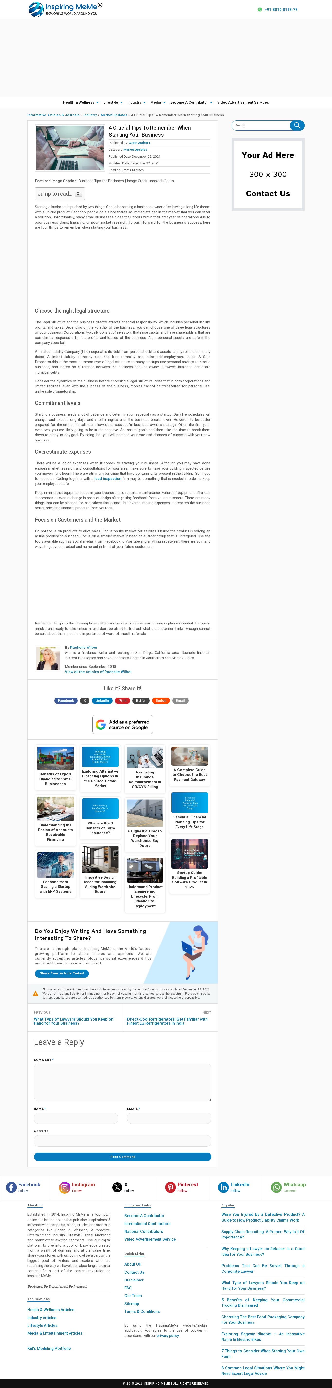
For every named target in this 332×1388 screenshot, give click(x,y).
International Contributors (147, 1224)
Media (155, 102)
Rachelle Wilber (83, 647)
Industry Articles (41, 1317)
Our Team (133, 1295)
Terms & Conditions (142, 1311)
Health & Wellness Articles (50, 1309)
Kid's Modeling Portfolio (49, 1348)
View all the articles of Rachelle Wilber (98, 672)
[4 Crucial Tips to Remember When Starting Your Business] (70, 148)
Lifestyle (111, 102)
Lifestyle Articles (42, 1325)
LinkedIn (102, 701)
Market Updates (135, 149)
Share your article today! (62, 973)
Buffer (141, 701)
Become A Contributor (189, 102)
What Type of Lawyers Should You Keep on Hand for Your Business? (73, 1021)
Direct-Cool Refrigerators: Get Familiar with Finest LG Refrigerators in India (167, 1021)
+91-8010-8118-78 (281, 10)
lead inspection (107, 478)
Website (41, 1131)
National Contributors (143, 1231)
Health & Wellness (78, 102)
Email (180, 701)
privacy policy (168, 1336)
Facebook (66, 701)
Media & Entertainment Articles (54, 1333)
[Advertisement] (166, 58)
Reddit (161, 701)
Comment (44, 1060)
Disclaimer (134, 1280)
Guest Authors (139, 143)
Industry (134, 102)
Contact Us (134, 1272)
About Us (132, 1264)
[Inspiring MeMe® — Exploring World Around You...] (65, 9)
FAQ (128, 1288)
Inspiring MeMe (157, 1383)
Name (40, 1109)
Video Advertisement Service (150, 1239)
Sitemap (131, 1303)
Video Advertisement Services (243, 102)
